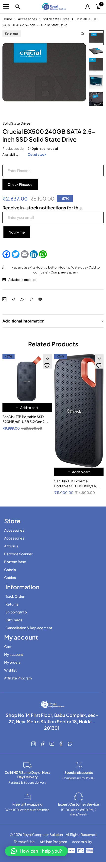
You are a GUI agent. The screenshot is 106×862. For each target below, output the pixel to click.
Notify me (17, 232)
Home (7, 19)
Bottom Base (15, 561)
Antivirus (11, 546)
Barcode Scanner (18, 554)
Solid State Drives (56, 19)
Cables (10, 577)
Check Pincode (20, 184)
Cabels (10, 569)
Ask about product (22, 280)
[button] (82, 34)
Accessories (27, 19)
